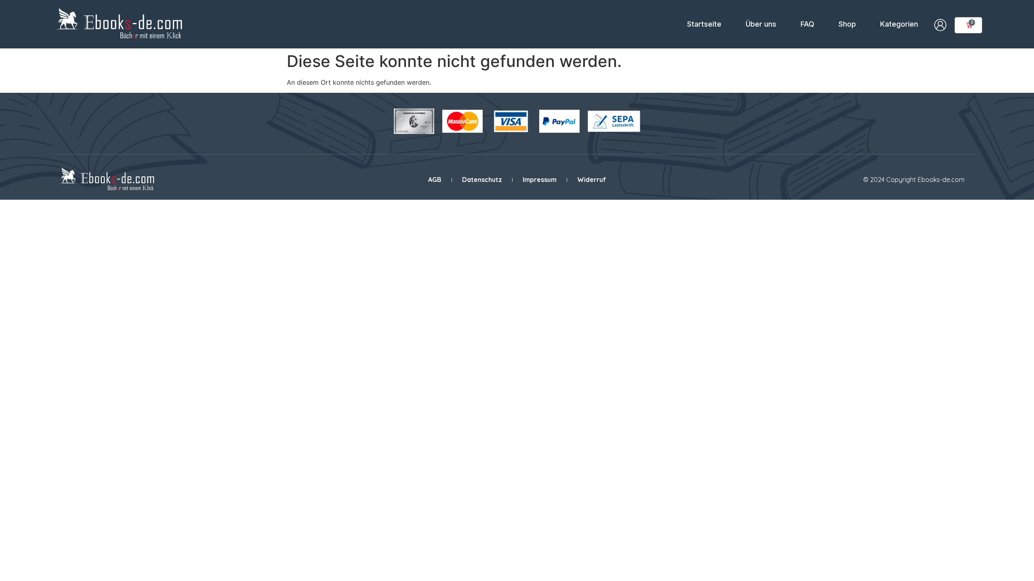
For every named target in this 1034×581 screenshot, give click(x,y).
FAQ (807, 24)
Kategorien (899, 24)
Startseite (704, 24)
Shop (847, 24)
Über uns (761, 24)
